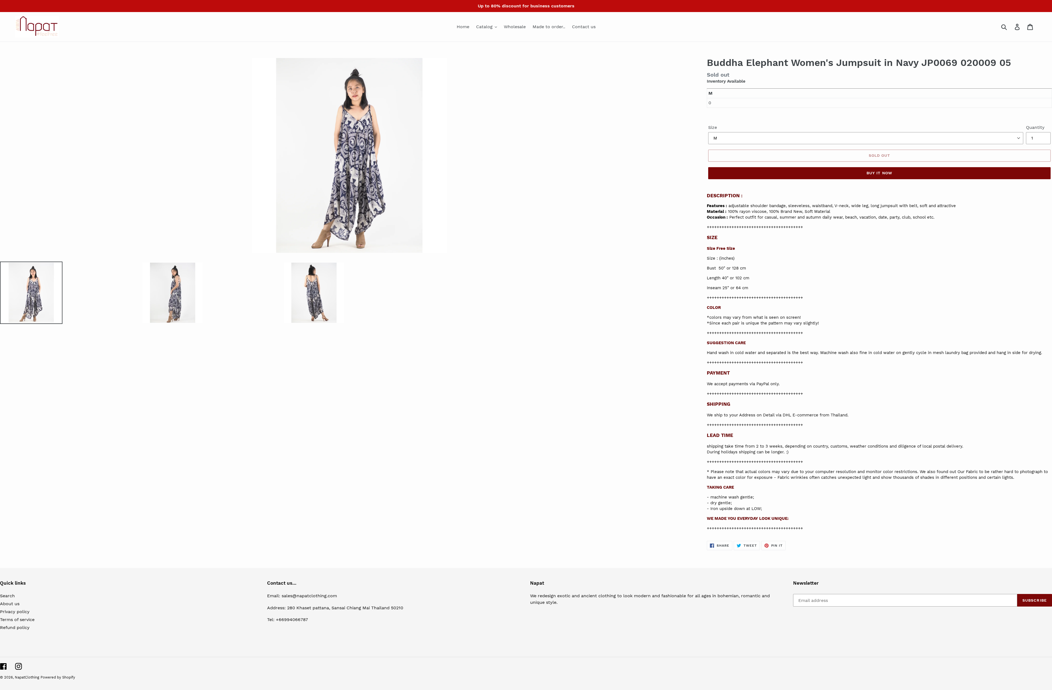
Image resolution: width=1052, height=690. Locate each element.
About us (9, 603)
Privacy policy (15, 611)
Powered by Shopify (58, 677)
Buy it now (879, 173)
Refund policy (15, 627)
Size (712, 127)
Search (7, 595)
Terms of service (17, 619)
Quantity (1035, 127)
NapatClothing (27, 677)
